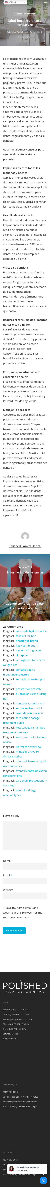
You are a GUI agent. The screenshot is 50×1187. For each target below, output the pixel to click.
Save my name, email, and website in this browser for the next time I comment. (22, 912)
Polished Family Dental (25, 13)
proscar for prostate (29, 689)
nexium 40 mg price (28, 650)
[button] (45, 3)
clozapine (22, 655)
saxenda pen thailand (29, 713)
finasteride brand (27, 641)
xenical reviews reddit (29, 708)
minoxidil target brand (30, 703)
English (12, 2)
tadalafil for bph (26, 636)
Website (8, 890)
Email (7, 875)
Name (8, 861)
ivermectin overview (28, 747)
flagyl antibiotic (25, 645)
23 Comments (25, 37)
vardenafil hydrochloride (31, 631)
